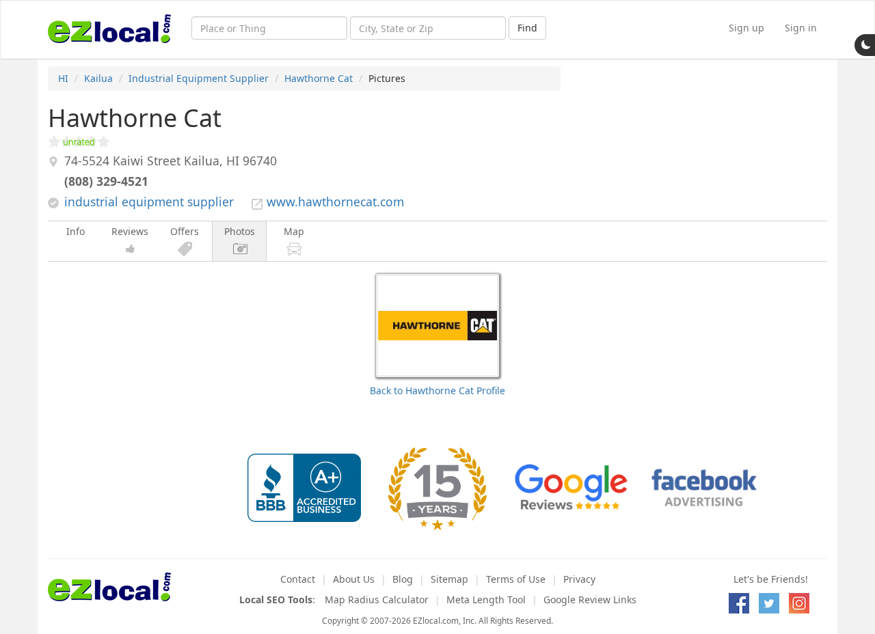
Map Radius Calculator (377, 599)
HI (63, 78)
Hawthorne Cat (318, 78)
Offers (184, 231)
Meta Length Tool (486, 599)
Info (75, 231)
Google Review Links (589, 599)
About (354, 579)
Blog (402, 579)
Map (294, 231)
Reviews (129, 231)
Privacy (579, 579)
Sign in (801, 27)
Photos (239, 231)
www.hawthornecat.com (335, 201)
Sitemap (449, 579)
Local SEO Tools (275, 599)
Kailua (98, 78)
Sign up (746, 27)
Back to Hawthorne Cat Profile (437, 390)
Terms (516, 579)
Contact (297, 579)
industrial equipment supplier (149, 201)
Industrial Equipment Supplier (199, 78)
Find (527, 27)
